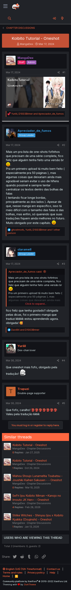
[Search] (10, 18)
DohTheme (30, 584)
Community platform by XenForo (35, 581)
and (25, 329)
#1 (64, 72)
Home (6, 576)
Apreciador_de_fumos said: (25, 271)
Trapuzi (23, 389)
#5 (63, 403)
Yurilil (22, 346)
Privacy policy (36, 572)
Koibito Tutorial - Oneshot (29, 445)
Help (52, 572)
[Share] (58, 72)
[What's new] (62, 18)
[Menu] (5, 6)
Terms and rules (12, 572)
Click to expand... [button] (35, 303)
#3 (63, 263)
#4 (63, 360)
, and (37, 113)
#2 (63, 145)
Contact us (53, 569)
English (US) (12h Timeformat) (23, 569)
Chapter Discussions (39, 448)
